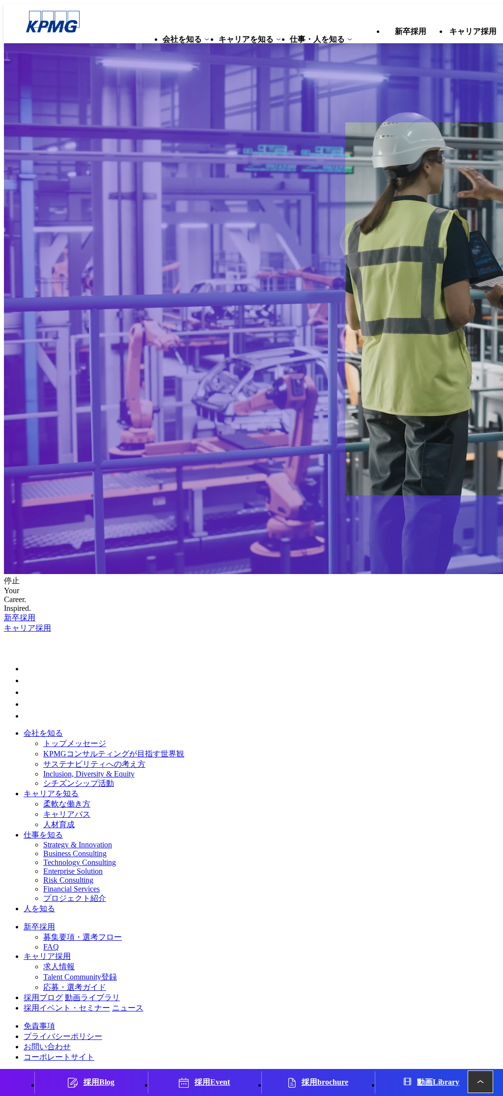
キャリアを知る (51, 793)
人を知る (39, 908)
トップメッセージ (74, 743)
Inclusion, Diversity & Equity (89, 774)
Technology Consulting (79, 862)
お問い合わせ (47, 1046)
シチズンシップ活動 (78, 783)
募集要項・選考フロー (82, 937)
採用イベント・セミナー (67, 1008)
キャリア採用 (27, 628)
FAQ (51, 947)
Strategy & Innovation (77, 844)
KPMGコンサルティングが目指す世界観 (113, 754)
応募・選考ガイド (74, 987)
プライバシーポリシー (63, 1036)
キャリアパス (66, 814)
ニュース (127, 1008)
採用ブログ (43, 997)
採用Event (212, 1082)
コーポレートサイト (59, 1057)
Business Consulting (75, 853)
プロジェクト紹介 (74, 898)
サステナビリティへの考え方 (94, 764)
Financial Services (71, 889)
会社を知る (43, 733)
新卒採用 (19, 617)
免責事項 (39, 1026)
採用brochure (325, 1082)
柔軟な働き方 (66, 804)
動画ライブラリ (92, 997)
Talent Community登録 (80, 977)
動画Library (438, 1082)
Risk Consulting (68, 880)
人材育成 (59, 824)
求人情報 (59, 966)
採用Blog (99, 1082)
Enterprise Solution (73, 871)
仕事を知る (43, 835)
